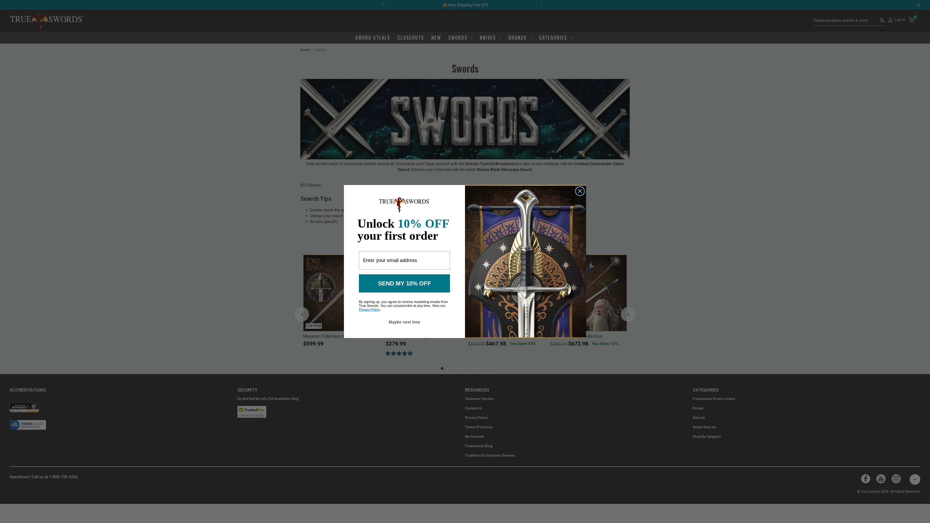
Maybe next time (404, 322)
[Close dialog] (580, 191)
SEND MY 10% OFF (404, 283)
